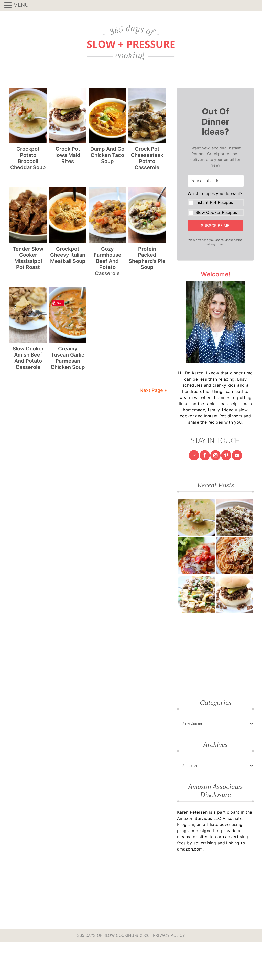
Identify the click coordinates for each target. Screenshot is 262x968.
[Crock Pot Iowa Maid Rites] (234, 594)
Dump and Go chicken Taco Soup (107, 155)
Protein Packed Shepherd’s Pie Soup (147, 258)
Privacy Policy (169, 935)
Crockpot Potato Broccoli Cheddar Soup (28, 158)
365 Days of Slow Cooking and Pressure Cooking (131, 42)
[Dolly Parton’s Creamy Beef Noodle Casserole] (196, 594)
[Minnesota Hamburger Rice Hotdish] (234, 517)
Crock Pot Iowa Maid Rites (67, 155)
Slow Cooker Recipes (216, 212)
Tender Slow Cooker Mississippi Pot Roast (28, 258)
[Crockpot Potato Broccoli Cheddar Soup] (196, 517)
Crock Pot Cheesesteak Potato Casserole (147, 158)
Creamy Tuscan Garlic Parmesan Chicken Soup (68, 358)
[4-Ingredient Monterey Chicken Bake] (196, 555)
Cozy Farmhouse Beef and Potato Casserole (107, 261)
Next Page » (153, 390)
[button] (216, 203)
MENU (21, 5)
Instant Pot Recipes (214, 202)
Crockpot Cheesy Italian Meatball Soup (67, 255)
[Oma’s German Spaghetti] (234, 555)
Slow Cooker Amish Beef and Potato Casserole (28, 358)
